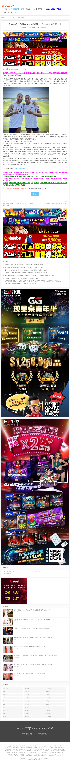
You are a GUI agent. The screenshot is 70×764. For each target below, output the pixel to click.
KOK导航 (51, 747)
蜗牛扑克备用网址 (15, 747)
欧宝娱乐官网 (54, 749)
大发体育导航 (44, 755)
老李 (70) (48, 691)
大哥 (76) (27, 691)
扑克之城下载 (44, 752)
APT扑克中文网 (60, 754)
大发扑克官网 (61, 749)
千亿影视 (18, 750)
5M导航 (7, 750)
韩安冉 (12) (27, 713)
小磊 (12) (48, 713)
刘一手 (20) (5, 707)
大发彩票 (59, 755)
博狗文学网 (15, 746)
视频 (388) (27, 688)
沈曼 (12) (48, 710)
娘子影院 (57, 750)
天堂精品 (11, 755)
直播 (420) (5, 688)
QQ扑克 (47, 749)
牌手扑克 (54, 754)
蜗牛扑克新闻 (14, 9)
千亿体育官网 (60, 752)
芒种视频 (55, 746)
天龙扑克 (32, 752)
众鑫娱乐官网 (29, 747)
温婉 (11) (27, 716)
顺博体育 (21, 749)
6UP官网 (23, 747)
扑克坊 (8, 752)
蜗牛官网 (26, 749)
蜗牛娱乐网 (7, 747)
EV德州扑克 (43, 754)
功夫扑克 (42, 749)
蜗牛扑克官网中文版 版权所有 (42, 758)
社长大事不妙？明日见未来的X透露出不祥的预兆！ (53, 203)
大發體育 (16, 754)
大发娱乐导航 (52, 755)
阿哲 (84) (5, 691)
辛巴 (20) (48, 704)
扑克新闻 (36, 754)
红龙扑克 (23, 750)
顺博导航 (15, 749)
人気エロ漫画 (9, 749)
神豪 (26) (5, 701)
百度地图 (35, 759)
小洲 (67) (27, 694)
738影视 (37, 749)
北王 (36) (48, 694)
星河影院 (52, 750)
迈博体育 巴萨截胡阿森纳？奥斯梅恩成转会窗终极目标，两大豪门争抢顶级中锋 (26, 272)
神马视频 (17, 755)
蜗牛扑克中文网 (42, 746)
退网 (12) (5, 713)
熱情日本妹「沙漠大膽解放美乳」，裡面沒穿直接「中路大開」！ (22, 283)
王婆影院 (63, 750)
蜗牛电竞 (22, 754)
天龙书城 (35, 746)
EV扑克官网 (8, 12)
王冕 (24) (5, 704)
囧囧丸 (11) (48, 716)
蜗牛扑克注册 (43, 734)
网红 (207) (48, 688)
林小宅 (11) (5, 716)
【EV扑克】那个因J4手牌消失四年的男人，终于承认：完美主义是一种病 (24, 267)
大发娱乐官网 (37, 755)
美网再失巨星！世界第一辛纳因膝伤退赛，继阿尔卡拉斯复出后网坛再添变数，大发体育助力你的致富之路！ (33, 281)
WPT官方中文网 (52, 752)
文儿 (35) (27, 698)
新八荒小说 (29, 746)
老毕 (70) (5, 694)
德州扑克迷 (22, 746)
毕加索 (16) (5, 710)
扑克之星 (26, 752)
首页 (5, 9)
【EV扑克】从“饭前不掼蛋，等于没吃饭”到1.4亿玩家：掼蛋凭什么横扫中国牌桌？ (26, 270)
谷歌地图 (39, 759)
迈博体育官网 (37, 747)
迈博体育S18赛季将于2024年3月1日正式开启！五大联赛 (19, 73)
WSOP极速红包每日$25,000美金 (37, 188)
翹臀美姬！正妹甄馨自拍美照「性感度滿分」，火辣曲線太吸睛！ (22, 278)
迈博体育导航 (44, 747)
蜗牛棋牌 (60, 746)
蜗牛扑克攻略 (25, 9)
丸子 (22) (27, 704)
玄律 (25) (27, 701)
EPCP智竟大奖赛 (29, 754)
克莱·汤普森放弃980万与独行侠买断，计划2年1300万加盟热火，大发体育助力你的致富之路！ (29, 275)
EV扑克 (34, 750)
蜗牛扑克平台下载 (9, 571)
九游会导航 (57, 747)
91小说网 (46, 750)
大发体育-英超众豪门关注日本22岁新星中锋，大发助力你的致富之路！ (18, 204)
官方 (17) (48, 707)
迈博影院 (29, 750)
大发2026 (23, 755)
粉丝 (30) (48, 698)
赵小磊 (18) (27, 707)
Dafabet (48, 754)
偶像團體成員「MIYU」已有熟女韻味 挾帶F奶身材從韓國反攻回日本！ (24, 264)
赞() (36, 194)
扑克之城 (37, 752)
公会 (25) (48, 701)
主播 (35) (5, 698)
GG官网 (32, 749)
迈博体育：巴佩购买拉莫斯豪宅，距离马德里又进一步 (35, 24)
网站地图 (31, 759)
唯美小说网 (40, 750)
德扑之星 (21, 752)
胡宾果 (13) (27, 710)
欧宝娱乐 (63, 747)
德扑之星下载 (14, 752)
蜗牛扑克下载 (37, 9)
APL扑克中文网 (9, 754)
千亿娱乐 (12, 750)
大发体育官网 (29, 755)
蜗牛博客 (49, 746)
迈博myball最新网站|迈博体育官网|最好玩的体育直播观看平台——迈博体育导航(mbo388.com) (30, 176)
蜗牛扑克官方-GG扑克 (8, 6)
